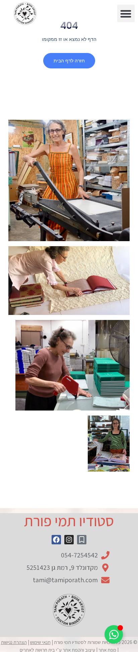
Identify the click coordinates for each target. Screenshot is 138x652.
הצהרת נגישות (14, 642)
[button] (126, 13)
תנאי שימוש (40, 642)
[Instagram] (69, 539)
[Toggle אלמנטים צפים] (114, 634)
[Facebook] (56, 539)
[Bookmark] (81, 539)
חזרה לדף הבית (69, 60)
